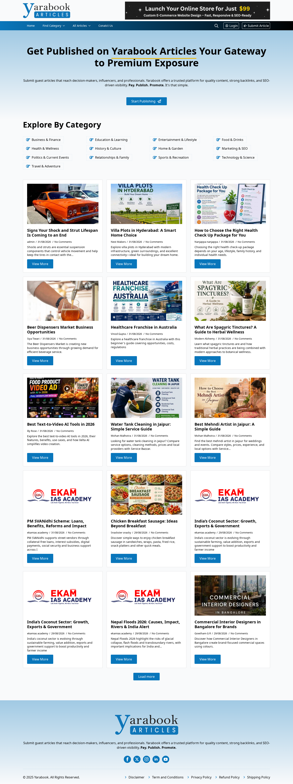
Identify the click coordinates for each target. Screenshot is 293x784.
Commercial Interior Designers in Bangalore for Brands (228, 624)
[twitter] (137, 759)
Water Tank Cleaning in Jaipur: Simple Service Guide (141, 426)
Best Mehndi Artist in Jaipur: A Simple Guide (225, 426)
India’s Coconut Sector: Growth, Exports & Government (226, 523)
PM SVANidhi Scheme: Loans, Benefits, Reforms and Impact (57, 523)
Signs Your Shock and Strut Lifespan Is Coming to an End (62, 233)
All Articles (80, 26)
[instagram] (146, 759)
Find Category (52, 26)
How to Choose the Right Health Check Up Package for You (226, 233)
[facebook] (127, 759)
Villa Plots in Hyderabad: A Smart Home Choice (143, 233)
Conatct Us (105, 26)
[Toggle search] (216, 26)
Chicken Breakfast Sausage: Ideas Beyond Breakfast (144, 523)
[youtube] (165, 759)
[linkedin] (156, 759)
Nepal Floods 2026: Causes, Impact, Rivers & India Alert (145, 624)
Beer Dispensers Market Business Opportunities (60, 329)
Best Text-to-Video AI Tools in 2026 (60, 424)
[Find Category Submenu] (65, 25)
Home (31, 26)
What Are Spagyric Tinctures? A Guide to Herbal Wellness (226, 329)
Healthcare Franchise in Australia (144, 327)
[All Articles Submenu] (90, 25)
